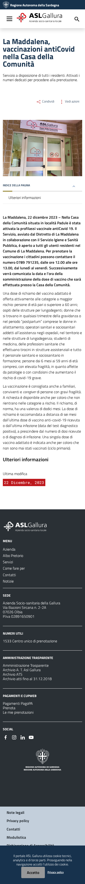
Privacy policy (18, 820)
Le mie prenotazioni (18, 712)
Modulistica (16, 837)
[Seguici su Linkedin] (23, 737)
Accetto (33, 872)
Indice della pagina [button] (16, 185)
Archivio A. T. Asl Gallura (22, 670)
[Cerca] (77, 19)
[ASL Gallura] (6, 5)
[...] (27, 526)
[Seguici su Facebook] (5, 737)
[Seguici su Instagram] (14, 737)
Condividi (47, 101)
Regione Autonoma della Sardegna (34, 5)
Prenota (9, 708)
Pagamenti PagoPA (18, 703)
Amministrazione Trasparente (26, 665)
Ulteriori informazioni (24, 197)
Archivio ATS (12, 674)
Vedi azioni (71, 101)
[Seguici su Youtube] (31, 737)
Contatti (13, 829)
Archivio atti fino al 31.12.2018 (27, 679)
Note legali (15, 812)
